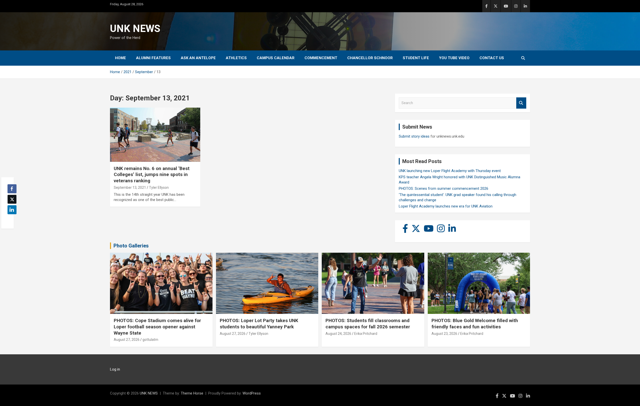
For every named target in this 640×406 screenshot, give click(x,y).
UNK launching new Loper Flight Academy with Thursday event (450, 171)
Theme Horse (192, 393)
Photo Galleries (131, 246)
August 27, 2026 (127, 340)
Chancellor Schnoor (370, 58)
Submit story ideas (414, 136)
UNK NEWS (135, 28)
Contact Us (492, 58)
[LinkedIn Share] (12, 209)
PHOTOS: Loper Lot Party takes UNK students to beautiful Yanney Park (259, 324)
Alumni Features (153, 58)
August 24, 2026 (338, 334)
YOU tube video (454, 58)
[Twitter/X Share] (12, 199)
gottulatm (150, 340)
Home (120, 58)
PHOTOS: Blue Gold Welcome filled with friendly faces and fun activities (475, 324)
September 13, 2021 (130, 188)
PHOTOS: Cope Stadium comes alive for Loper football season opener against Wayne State (157, 327)
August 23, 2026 (444, 334)
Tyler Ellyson (159, 188)
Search (521, 103)
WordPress (251, 393)
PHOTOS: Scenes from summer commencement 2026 (443, 188)
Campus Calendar (275, 58)
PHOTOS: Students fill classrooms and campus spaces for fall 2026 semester (368, 324)
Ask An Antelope (198, 58)
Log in (115, 369)
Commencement (320, 58)
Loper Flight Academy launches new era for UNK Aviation (445, 206)
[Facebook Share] (12, 188)
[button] (11, 219)
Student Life (416, 58)
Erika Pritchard (365, 334)
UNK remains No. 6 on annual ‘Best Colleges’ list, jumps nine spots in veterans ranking (152, 175)
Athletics (236, 58)
